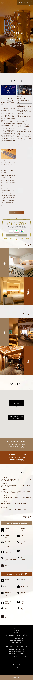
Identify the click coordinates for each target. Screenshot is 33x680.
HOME (16, 661)
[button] (13, 69)
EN (21, 2)
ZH (24, 2)
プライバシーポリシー (16, 664)
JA (19, 2)
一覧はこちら (16, 212)
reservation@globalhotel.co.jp (18, 657)
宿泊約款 (16, 667)
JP (14, 670)
